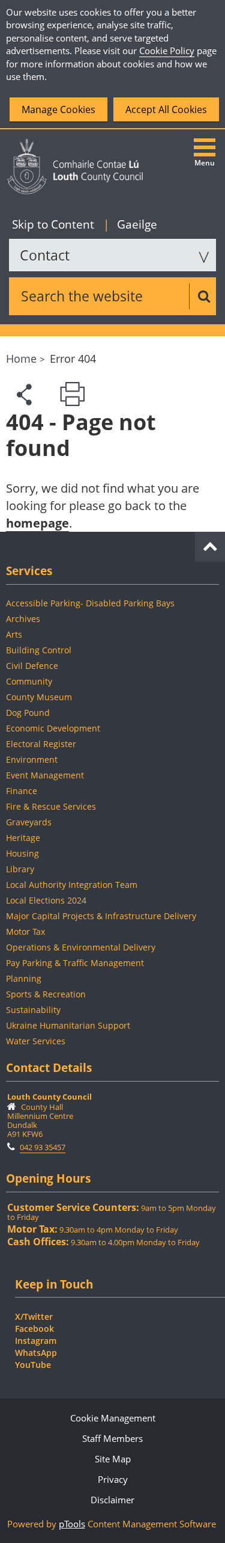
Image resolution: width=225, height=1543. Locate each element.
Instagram (35, 1340)
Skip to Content (54, 224)
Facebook (34, 1328)
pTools (72, 1524)
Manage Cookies (58, 109)
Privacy (113, 1479)
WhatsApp (36, 1352)
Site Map (113, 1459)
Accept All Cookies (166, 109)
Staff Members (112, 1438)
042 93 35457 (42, 1147)
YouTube (33, 1364)
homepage (37, 523)
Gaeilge (130, 224)
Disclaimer (112, 1500)
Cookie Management (112, 1418)
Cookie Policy (166, 51)
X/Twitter (34, 1316)
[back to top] (210, 544)
